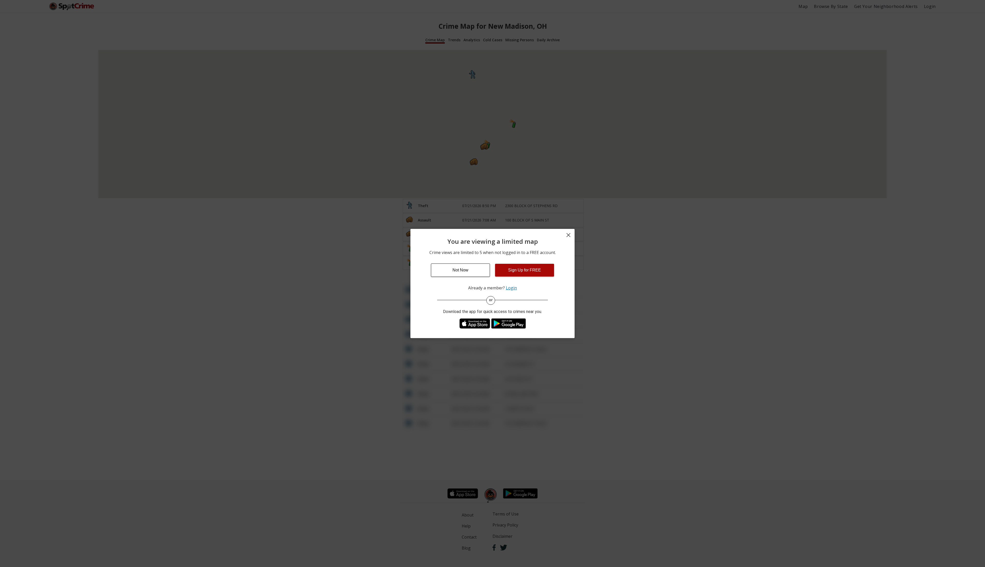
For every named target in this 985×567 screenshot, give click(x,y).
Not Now (460, 270)
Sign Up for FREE (524, 270)
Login (511, 288)
